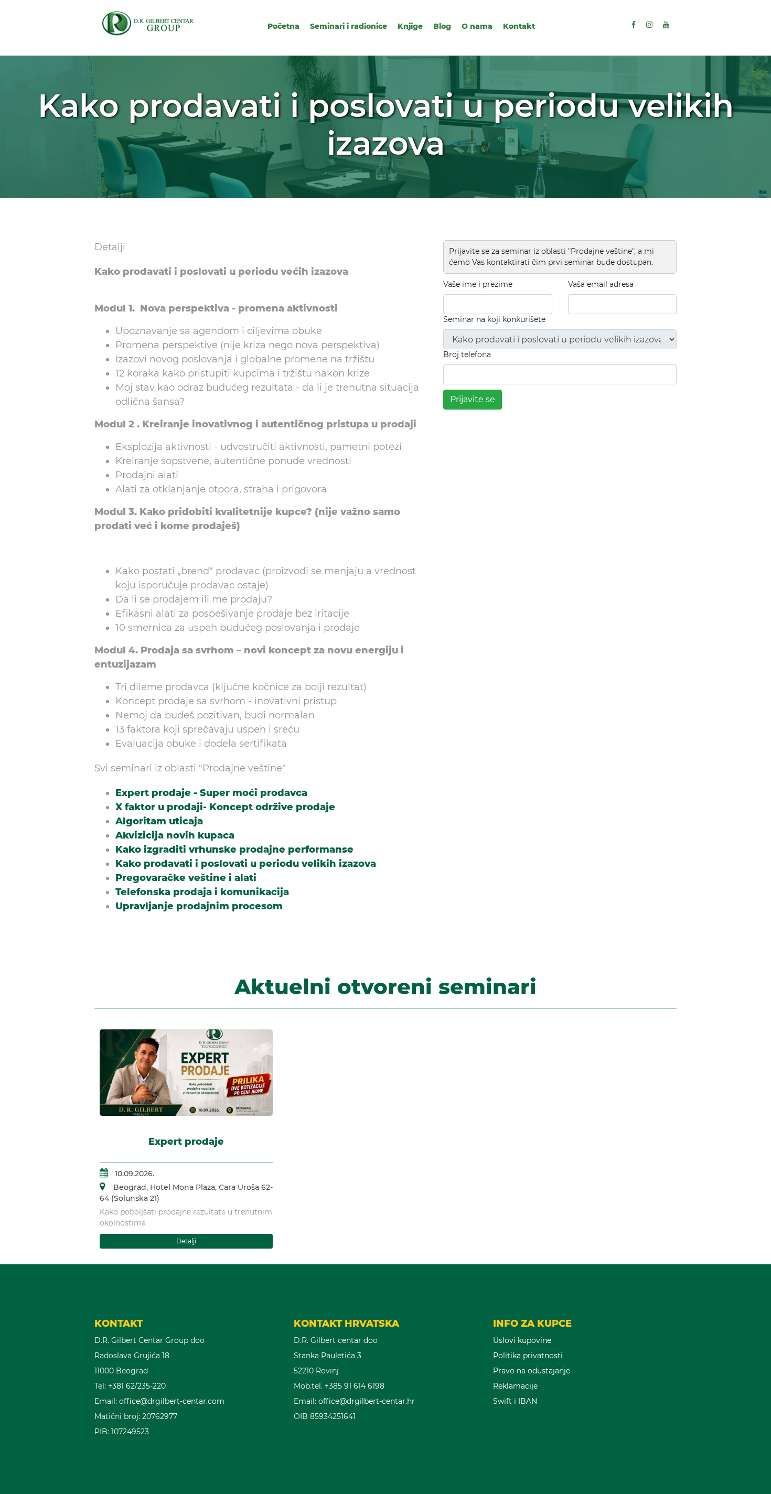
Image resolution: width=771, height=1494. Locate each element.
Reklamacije (515, 1386)
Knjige (410, 26)
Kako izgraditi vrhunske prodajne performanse (234, 849)
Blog (442, 26)
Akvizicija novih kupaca (174, 835)
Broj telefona (467, 354)
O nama (477, 26)
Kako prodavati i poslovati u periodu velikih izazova (245, 863)
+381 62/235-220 (137, 1386)
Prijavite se (472, 399)
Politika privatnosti (528, 1355)
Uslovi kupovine (522, 1340)
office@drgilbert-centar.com (171, 1401)
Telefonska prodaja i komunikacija (202, 892)
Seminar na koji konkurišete (494, 319)
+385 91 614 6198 (354, 1386)
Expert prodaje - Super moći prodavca (211, 793)
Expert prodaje (186, 1141)
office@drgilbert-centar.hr (366, 1401)
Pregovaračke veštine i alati (185, 878)
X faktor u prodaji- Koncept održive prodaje (225, 807)
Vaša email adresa (601, 284)
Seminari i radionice (348, 26)
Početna (283, 26)
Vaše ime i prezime (477, 284)
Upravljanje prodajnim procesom (199, 906)
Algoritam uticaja (159, 821)
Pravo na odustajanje (531, 1370)
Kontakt (519, 26)
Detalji (186, 1241)
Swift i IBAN (515, 1401)
